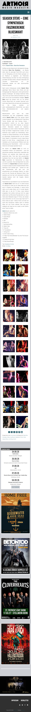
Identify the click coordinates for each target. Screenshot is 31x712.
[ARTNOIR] (15, 9)
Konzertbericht (14, 435)
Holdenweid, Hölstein (15, 482)
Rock (25, 437)
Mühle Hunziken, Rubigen (15, 454)
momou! (23, 710)
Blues (8, 437)
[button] (9, 432)
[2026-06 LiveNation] (15, 533)
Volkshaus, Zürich (15, 475)
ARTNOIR (15, 710)
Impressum (14, 700)
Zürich (14, 439)
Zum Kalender (15, 487)
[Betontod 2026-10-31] (15, 573)
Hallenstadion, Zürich (15, 468)
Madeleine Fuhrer (9, 244)
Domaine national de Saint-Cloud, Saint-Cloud (15, 461)
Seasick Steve (5, 439)
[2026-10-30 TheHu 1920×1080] (15, 693)
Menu (28, 12)
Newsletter (24, 700)
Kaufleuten (12, 437)
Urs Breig (8, 246)
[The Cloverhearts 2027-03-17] (15, 618)
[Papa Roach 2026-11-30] (15, 664)
